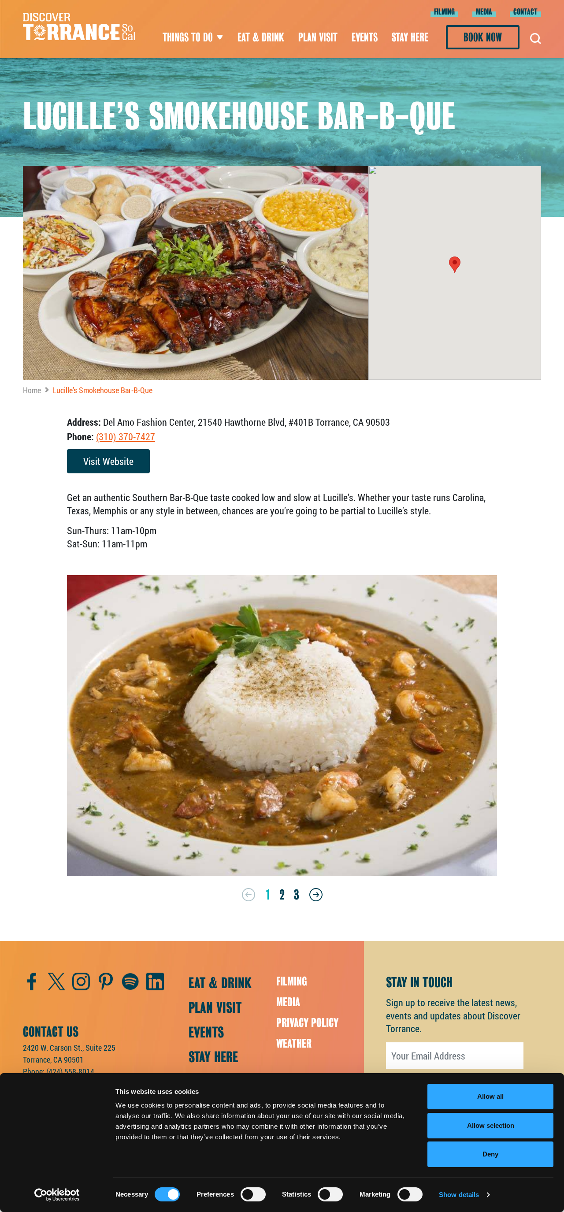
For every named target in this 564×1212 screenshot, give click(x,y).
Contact (525, 11)
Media (484, 11)
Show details (459, 1194)
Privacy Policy (307, 1023)
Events (365, 37)
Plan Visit (318, 37)
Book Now (483, 37)
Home (32, 390)
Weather (294, 1043)
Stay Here (410, 37)
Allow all (490, 1096)
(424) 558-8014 (70, 1071)
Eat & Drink (260, 37)
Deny (490, 1154)
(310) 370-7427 (125, 436)
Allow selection (490, 1125)
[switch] (253, 1194)
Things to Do (188, 37)
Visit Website (108, 461)
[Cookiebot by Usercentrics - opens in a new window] (57, 1194)
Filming (444, 11)
